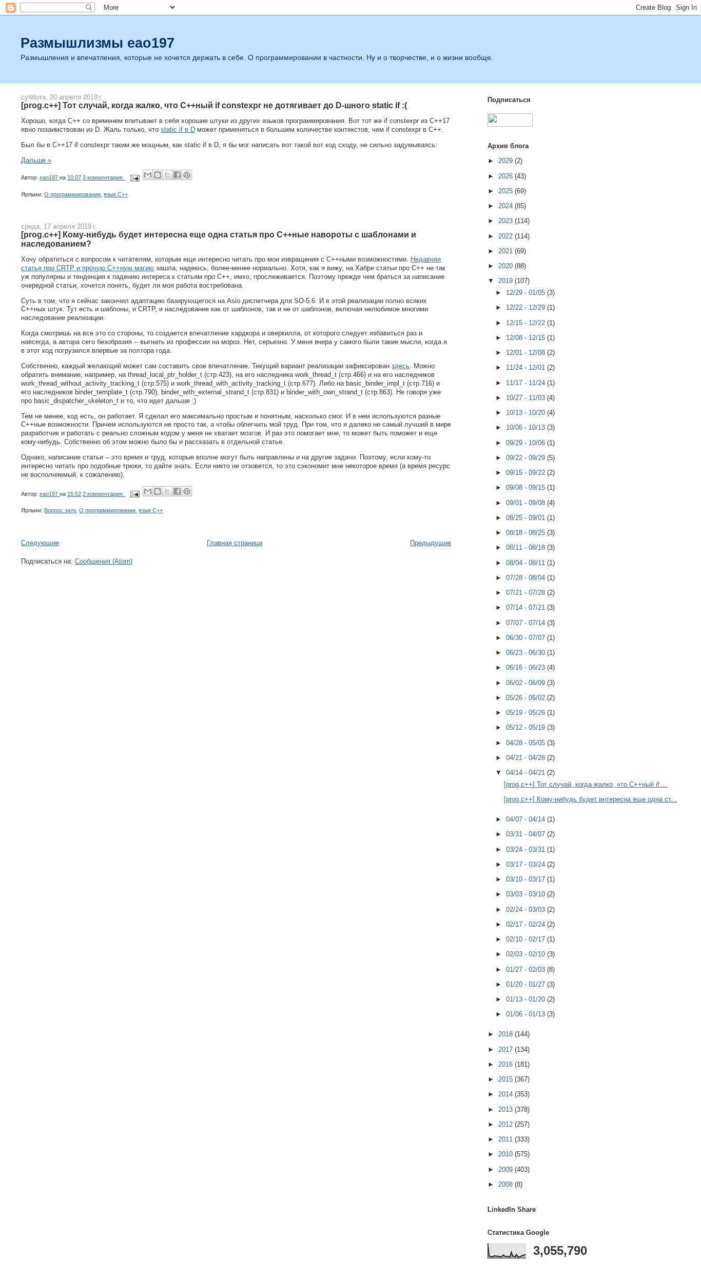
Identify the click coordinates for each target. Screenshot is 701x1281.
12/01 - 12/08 (526, 352)
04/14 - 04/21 (526, 772)
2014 (506, 1094)
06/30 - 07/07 (526, 638)
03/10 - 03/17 (526, 879)
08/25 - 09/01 (526, 518)
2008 (506, 1184)
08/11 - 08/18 (526, 547)
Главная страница (234, 543)
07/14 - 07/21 (526, 607)
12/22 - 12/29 (526, 307)
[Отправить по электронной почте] (148, 175)
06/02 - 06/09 (526, 683)
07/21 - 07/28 (526, 592)
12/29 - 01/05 (526, 292)
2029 (506, 161)
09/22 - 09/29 (526, 458)
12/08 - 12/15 (526, 338)
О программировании (72, 194)
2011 (506, 1139)
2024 (506, 206)
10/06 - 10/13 (526, 427)
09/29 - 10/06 (526, 443)
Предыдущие (430, 543)
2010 (506, 1154)
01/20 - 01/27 (526, 984)
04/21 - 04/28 (526, 758)
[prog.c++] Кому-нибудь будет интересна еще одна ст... (590, 799)
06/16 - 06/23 (526, 667)
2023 (506, 221)
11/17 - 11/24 (526, 383)
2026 (506, 176)
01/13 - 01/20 (526, 999)
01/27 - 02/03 (526, 969)
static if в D (178, 129)
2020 (506, 266)
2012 (506, 1124)
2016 (506, 1064)
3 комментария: (104, 177)
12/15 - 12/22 (526, 323)
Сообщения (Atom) (103, 561)
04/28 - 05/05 (526, 743)
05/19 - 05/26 (526, 712)
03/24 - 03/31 (526, 849)
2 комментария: (104, 494)
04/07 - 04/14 (526, 819)
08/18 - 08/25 (526, 532)
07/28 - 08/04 (526, 578)
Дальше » (36, 160)
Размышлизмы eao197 (97, 43)
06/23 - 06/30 (526, 652)
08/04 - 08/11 (526, 563)
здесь (401, 366)
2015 (506, 1079)
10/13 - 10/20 (526, 412)
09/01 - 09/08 (526, 503)
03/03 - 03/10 (526, 894)
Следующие (40, 543)
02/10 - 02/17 (526, 939)
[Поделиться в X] (167, 175)
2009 (506, 1169)
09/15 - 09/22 (526, 472)
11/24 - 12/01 (526, 367)
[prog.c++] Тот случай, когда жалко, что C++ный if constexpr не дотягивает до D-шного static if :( (214, 105)
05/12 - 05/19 (526, 727)
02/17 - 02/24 (526, 924)
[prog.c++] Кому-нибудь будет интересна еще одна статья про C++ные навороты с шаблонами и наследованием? (218, 239)
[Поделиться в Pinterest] (187, 175)
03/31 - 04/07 (526, 834)
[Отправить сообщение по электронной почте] (134, 177)
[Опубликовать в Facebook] (177, 175)
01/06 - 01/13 (526, 1014)
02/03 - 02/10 (526, 954)
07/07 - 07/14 (526, 623)
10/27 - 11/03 (526, 398)
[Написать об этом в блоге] (157, 175)
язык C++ (116, 194)
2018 (506, 1034)
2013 (506, 1109)
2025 (506, 191)
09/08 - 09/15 (526, 487)
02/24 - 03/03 (526, 909)
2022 (506, 236)
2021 (506, 251)
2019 (506, 281)
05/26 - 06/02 (526, 698)
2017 (506, 1049)
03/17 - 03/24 (526, 864)
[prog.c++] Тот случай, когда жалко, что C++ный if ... (586, 784)
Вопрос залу (60, 510)
